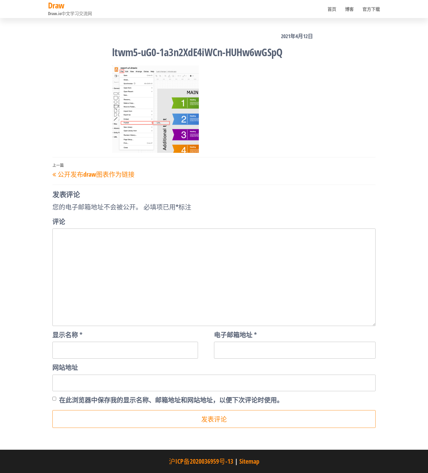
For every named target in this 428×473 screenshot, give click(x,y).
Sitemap (249, 461)
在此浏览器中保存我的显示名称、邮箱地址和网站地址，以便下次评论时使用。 (171, 399)
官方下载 (371, 9)
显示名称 (67, 334)
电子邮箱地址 (235, 334)
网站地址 (65, 367)
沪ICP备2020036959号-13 (201, 461)
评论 (58, 221)
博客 (349, 9)
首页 (332, 9)
